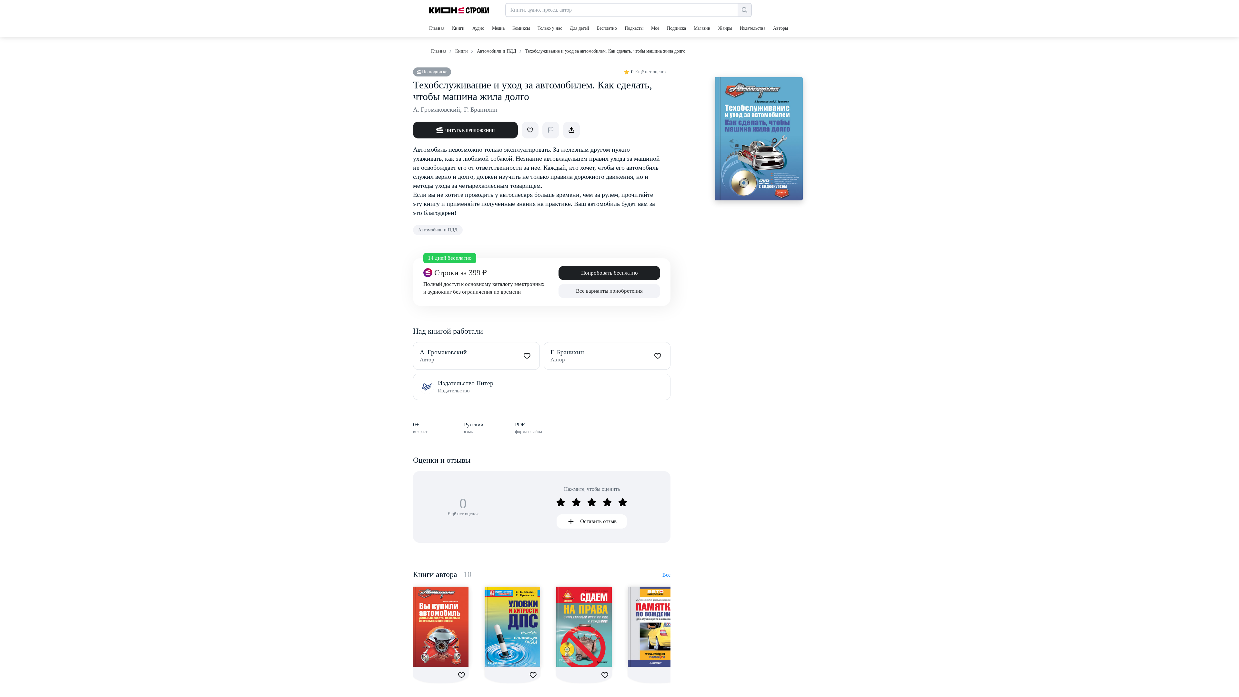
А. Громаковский (437, 109)
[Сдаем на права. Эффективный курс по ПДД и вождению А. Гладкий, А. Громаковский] (584, 627)
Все (666, 575)
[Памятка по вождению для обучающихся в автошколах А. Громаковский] (655, 627)
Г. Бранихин (481, 109)
